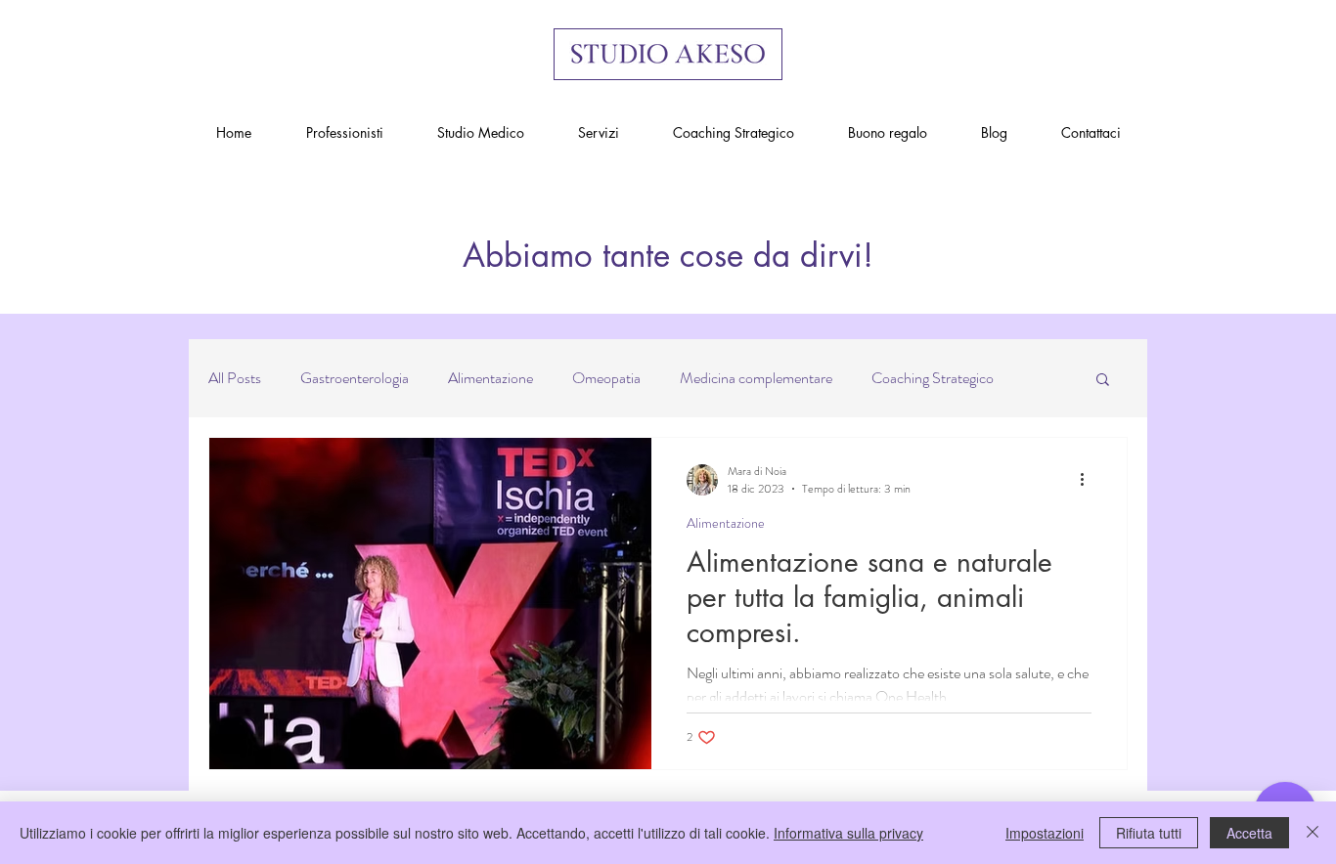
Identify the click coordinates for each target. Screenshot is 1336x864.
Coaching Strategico (932, 378)
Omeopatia (606, 378)
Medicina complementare (756, 378)
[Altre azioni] (1088, 480)
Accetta (1249, 832)
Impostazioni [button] (1044, 832)
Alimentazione (490, 378)
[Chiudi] (1312, 832)
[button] (1102, 380)
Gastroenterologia (354, 378)
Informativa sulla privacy (848, 832)
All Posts (234, 378)
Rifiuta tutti (1148, 832)
